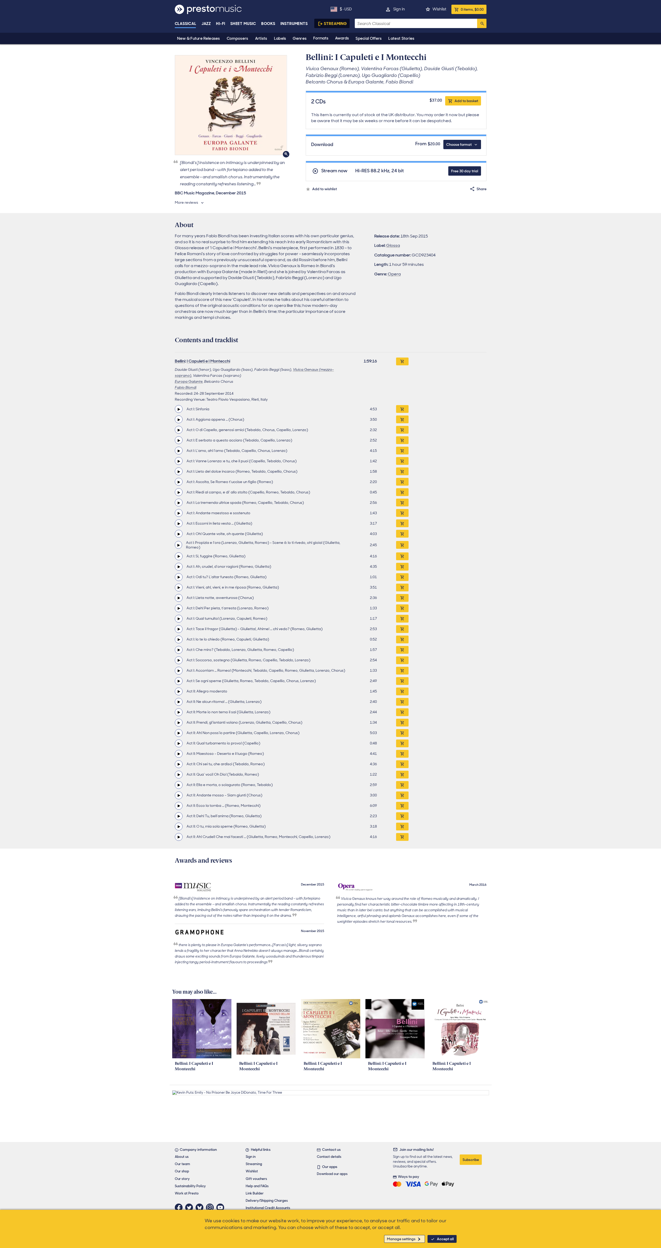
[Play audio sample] (179, 409)
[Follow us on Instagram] (211, 1207)
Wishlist (439, 9)
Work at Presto (187, 1193)
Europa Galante (189, 381)
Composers (237, 38)
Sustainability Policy (190, 1186)
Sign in (399, 9)
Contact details (329, 1156)
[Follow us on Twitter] (190, 1207)
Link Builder (255, 1193)
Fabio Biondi (185, 387)
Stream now (334, 171)
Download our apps (332, 1174)
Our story (182, 1179)
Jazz (206, 23)
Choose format (459, 144)
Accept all (445, 1239)
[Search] (481, 23)
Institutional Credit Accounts (268, 1208)
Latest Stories (401, 38)
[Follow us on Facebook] (180, 1207)
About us (182, 1156)
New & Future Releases (198, 38)
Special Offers (369, 38)
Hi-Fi (220, 23)
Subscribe (471, 1159)
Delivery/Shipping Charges (267, 1200)
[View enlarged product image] (231, 105)
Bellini (180, 361)
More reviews (186, 202)
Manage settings (401, 1239)
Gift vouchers (256, 1179)
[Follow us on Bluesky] (201, 1207)
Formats (320, 38)
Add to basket (466, 100)
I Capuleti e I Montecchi (208, 361)
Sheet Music (243, 23)
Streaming (335, 23)
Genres (299, 38)
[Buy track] (402, 409)
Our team (182, 1164)
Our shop (182, 1171)
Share (481, 189)
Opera (394, 274)
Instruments (294, 23)
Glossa (393, 245)
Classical (185, 23)
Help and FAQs (257, 1186)
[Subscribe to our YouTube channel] (221, 1207)
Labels (280, 38)
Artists (261, 38)
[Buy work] (402, 361)
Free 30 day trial (464, 171)
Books (268, 23)
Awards (342, 38)
